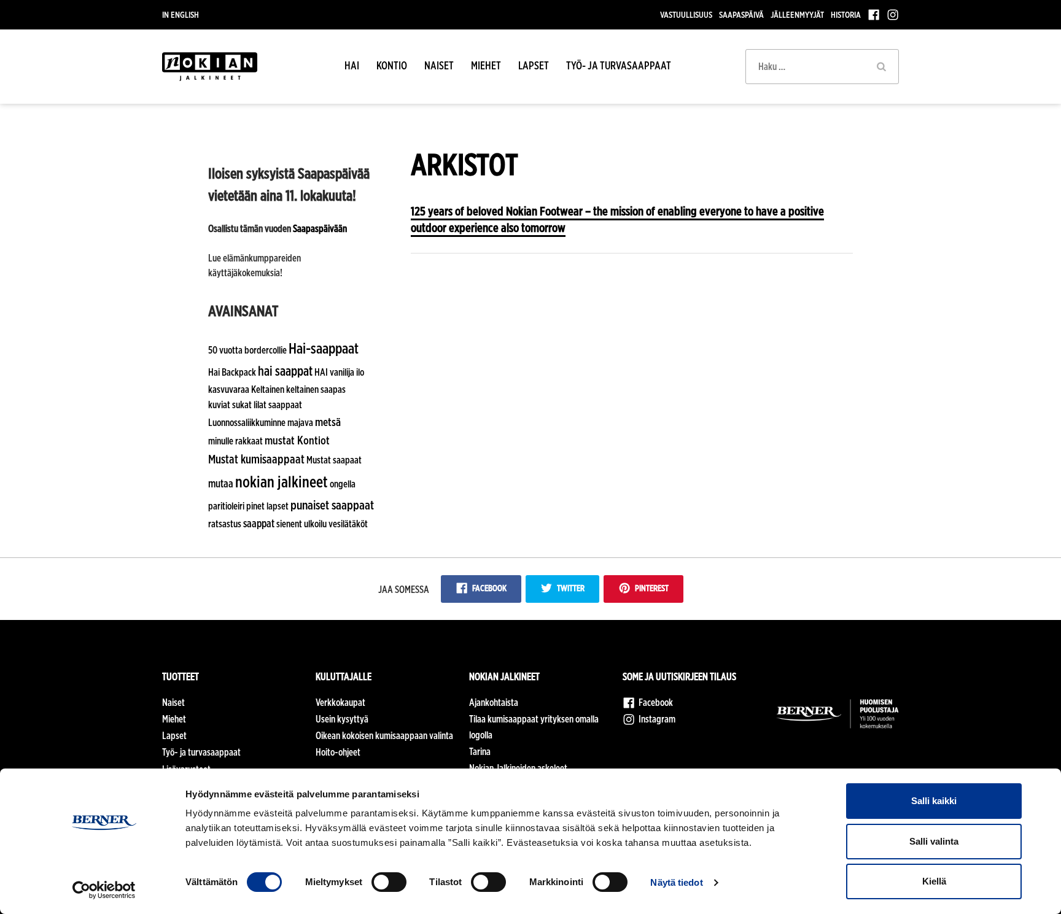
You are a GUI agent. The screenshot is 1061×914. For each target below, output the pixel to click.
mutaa (220, 483)
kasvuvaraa (228, 389)
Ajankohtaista (493, 702)
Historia (846, 14)
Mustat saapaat (334, 460)
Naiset (439, 65)
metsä (328, 422)
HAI (351, 65)
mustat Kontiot (297, 440)
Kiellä (934, 881)
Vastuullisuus (686, 14)
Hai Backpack (232, 372)
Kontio (391, 65)
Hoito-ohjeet (338, 752)
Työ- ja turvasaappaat (618, 65)
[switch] (388, 882)
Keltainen (267, 389)
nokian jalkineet (281, 481)
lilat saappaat (278, 405)
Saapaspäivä (741, 14)
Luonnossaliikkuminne (247, 422)
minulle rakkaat (235, 441)
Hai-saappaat (324, 348)
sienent (289, 524)
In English (180, 14)
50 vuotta (225, 350)
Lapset (533, 65)
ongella (343, 484)
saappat (258, 523)
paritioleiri (226, 506)
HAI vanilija (334, 372)
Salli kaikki (934, 801)
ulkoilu (315, 524)
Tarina (480, 751)
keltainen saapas (316, 389)
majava (300, 422)
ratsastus (224, 524)
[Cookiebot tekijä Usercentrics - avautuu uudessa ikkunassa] (104, 890)
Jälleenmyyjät (797, 14)
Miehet (486, 65)
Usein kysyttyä (342, 719)
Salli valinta (933, 841)
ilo (360, 372)
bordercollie (265, 350)
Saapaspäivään (320, 228)
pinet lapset (267, 506)
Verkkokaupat (340, 702)
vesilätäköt (348, 524)
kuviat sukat (230, 405)
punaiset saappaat (332, 505)
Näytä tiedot (676, 882)
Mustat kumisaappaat (256, 459)
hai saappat (285, 371)
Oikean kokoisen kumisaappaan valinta (384, 736)
